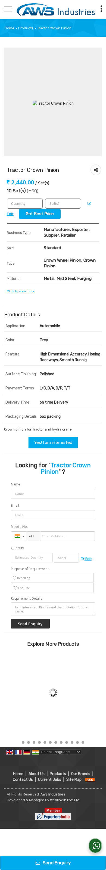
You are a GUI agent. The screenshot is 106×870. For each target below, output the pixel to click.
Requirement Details (26, 598)
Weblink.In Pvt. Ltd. (65, 800)
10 (72, 742)
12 (83, 742)
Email (15, 505)
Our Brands (80, 774)
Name (15, 484)
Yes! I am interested (53, 442)
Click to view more (21, 291)
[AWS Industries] (55, 9)
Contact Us (23, 779)
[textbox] (63, 204)
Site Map (74, 779)
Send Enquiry (56, 862)
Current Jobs (49, 779)
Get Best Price (40, 213)
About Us (37, 774)
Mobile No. (19, 526)
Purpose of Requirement (30, 569)
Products (25, 28)
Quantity (17, 548)
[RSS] (90, 779)
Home (9, 28)
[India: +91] (18, 536)
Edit (88, 559)
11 (77, 742)
